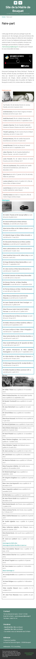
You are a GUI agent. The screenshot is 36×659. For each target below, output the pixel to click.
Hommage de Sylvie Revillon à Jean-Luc (14, 545)
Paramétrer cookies (29, 653)
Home (3, 17)
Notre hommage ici (8, 570)
